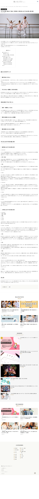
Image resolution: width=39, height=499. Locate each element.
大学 (22, 454)
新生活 (16, 448)
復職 (16, 457)
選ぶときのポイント (5, 52)
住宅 (16, 452)
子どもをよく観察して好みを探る (8, 54)
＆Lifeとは (2, 473)
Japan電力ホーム (3, 468)
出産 (16, 454)
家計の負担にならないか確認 (8, 58)
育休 (22, 457)
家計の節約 (17, 449)
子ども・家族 (23, 448)
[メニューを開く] (37, 1)
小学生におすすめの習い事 (7, 64)
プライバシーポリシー (4, 471)
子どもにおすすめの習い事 (6, 61)
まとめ (3, 65)
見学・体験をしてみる (6, 57)
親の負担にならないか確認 (7, 60)
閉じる (9, 50)
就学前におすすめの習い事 (7, 62)
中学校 (22, 449)
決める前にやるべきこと (6, 56)
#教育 (9, 286)
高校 (16, 459)
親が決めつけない (6, 53)
